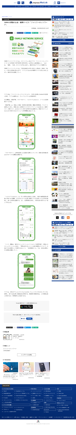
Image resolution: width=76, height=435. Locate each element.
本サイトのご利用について (7, 417)
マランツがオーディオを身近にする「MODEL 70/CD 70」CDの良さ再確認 (66, 104)
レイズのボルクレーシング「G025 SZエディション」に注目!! (66, 99)
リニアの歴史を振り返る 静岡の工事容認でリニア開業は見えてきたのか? (66, 266)
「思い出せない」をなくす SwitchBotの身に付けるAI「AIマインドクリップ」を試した (10, 376)
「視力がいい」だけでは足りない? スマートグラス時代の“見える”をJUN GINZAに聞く (66, 255)
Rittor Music (34, 388)
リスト (15, 327)
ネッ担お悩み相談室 (7, 402)
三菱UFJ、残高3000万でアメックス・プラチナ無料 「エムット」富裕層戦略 (42, 375)
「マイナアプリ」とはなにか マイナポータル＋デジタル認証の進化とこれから (66, 271)
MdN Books (47, 404)
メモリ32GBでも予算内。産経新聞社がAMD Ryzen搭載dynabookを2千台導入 (65, 76)
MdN (45, 402)
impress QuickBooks (62, 395)
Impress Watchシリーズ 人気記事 (63, 222)
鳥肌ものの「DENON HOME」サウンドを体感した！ (65, 121)
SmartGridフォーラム (20, 391)
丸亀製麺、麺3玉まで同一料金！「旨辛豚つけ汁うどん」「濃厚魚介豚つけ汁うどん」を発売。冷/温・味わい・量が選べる (63, 232)
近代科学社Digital (35, 409)
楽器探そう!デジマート (37, 393)
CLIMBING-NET (35, 404)
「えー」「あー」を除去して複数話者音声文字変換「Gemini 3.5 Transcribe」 (65, 201)
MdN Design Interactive (50, 407)
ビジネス (27, 6)
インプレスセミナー (20, 397)
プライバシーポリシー (42, 417)
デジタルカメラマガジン (8, 407)
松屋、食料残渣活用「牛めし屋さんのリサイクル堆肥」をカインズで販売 (65, 168)
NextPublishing (19, 409)
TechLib (47, 412)
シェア (21, 327)
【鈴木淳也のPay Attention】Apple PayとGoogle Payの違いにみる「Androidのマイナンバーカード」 (63, 26)
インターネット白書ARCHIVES (9, 411)
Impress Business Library (21, 395)
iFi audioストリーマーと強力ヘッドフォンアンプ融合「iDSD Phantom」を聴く (66, 82)
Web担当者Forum (7, 393)
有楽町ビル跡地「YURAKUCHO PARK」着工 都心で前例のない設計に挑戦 (65, 184)
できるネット (6, 409)
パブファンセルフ (62, 400)
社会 (57, 6)
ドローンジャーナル (7, 400)
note (36, 327)
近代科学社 (33, 407)
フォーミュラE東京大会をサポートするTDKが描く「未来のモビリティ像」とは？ (66, 49)
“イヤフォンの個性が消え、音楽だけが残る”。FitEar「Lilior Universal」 (65, 54)
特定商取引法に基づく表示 (69, 417)
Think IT (5, 391)
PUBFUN (59, 398)
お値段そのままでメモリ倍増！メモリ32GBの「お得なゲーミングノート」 (65, 115)
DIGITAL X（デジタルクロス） (22, 400)
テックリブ (46, 409)
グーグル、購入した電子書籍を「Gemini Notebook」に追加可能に (65, 131)
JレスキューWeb (48, 397)
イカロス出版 (47, 388)
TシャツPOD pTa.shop (63, 405)
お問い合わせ (16, 417)
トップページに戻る (26, 354)
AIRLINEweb (48, 391)
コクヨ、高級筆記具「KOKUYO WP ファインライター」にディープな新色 (65, 206)
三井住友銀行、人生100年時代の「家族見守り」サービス (18, 336)
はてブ (28, 327)
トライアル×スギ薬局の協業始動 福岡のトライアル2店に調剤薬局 (65, 153)
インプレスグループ (58, 417)
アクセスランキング (59, 17)
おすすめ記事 (58, 250)
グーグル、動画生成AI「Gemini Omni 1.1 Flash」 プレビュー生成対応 (64, 195)
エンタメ (42, 6)
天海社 (59, 391)
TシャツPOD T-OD (36, 395)
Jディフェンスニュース (50, 393)
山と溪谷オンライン (36, 402)
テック (19, 6)
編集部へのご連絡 (33, 417)
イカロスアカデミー (49, 400)
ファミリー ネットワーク (9, 348)
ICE (58, 388)
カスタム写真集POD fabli (63, 407)
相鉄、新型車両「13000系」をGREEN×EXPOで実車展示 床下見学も (65, 147)
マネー (49, 6)
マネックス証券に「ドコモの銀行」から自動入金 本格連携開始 (65, 178)
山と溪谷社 (33, 400)
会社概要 (50, 417)
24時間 (60, 19)
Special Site (58, 43)
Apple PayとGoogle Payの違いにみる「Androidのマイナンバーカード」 (26, 374)
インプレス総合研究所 (7, 395)
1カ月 (71, 19)
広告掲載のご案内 (24, 417)
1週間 (65, 19)
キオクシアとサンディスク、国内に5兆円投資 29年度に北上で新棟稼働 (65, 190)
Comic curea (61, 393)
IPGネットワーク (60, 403)
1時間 (55, 19)
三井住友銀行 (6, 350)
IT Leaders (5, 397)
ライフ (34, 6)
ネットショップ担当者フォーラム (22, 393)
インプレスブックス (20, 407)
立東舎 (33, 397)
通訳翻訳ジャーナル (49, 395)
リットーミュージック (36, 391)
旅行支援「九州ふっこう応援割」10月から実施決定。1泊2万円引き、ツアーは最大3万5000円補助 (63, 236)
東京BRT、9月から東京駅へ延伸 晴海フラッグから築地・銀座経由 (65, 141)
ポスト (10, 327)
